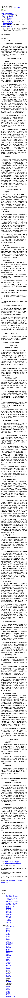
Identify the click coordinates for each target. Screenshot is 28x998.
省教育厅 (8, 928)
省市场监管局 (9, 965)
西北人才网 (8, 916)
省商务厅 (8, 952)
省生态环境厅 (9, 944)
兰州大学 (8, 919)
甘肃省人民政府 (10, 926)
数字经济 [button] (10, 19)
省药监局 (8, 988)
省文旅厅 (8, 954)
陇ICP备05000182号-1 (11, 880)
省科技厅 (8, 930)
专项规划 (11, 13)
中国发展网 (8, 911)
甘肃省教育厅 (9, 917)
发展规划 (6, 13)
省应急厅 (8, 959)
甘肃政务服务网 (10, 895)
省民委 (7, 933)
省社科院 (8, 989)
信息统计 (19, 7)
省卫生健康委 (9, 955)
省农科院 (8, 993)
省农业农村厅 (9, 951)
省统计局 (8, 970)
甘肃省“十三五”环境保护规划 (12, 861)
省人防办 (8, 973)
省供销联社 (8, 994)
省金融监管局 (9, 976)
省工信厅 (8, 931)
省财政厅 (8, 939)
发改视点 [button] (5, 23)
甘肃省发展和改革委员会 (12, 896)
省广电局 (8, 967)
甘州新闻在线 (9, 914)
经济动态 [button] (5, 21)
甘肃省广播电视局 (10, 904)
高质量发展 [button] (10, 16)
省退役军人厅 (9, 957)
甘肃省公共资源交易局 (11, 903)
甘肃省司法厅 (9, 900)
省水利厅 (8, 949)
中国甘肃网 (8, 908)
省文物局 (8, 986)
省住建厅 (8, 946)
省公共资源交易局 (10, 996)
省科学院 (8, 991)
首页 (2, 13)
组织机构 (5, 16)
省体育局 (8, 968)
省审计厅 (8, 960)
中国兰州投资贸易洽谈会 (12, 901)
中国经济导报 (9, 912)
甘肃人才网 (8, 922)
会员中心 (15, 7)
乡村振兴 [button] (10, 23)
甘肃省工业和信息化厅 (11, 898)
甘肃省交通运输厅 (10, 906)
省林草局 (8, 964)
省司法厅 (8, 938)
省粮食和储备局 (10, 981)
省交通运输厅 (9, 947)
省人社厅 (8, 941)
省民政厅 (8, 936)
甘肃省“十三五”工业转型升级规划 (13, 863)
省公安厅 (8, 934)
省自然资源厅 (9, 943)
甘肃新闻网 (8, 921)
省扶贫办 (8, 975)
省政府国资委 (9, 962)
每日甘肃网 (8, 909)
